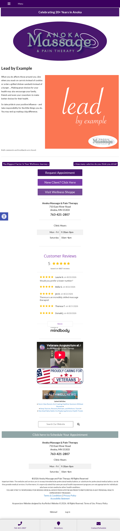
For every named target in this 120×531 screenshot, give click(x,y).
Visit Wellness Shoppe (60, 192)
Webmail (53, 512)
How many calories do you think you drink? (95, 164)
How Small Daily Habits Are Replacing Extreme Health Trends (60, 411)
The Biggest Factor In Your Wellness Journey (26, 164)
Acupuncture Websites (21, 503)
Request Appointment (60, 172)
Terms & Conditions (53, 495)
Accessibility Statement (60, 498)
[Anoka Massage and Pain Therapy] (60, 41)
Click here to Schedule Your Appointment (60, 434)
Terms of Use (89, 503)
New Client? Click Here (60, 182)
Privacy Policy (70, 495)
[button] (4, 216)
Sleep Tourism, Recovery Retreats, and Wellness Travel (60, 408)
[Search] (78, 424)
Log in (67, 512)
